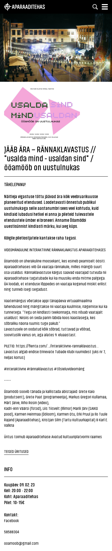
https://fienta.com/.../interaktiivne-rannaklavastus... (57, 345)
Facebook (11, 520)
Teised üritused (16, 451)
